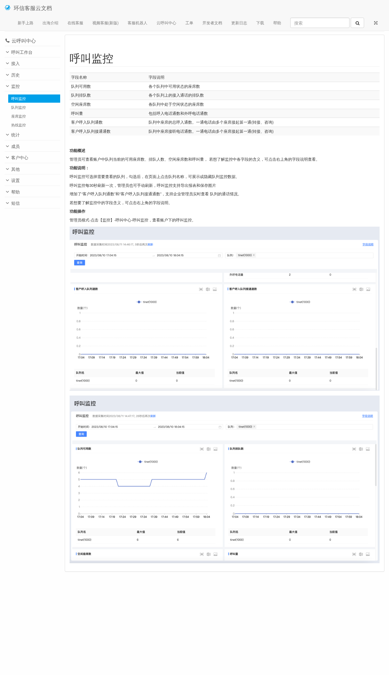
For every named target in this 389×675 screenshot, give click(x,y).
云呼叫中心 (166, 23)
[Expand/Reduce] (376, 22)
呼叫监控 (18, 98)
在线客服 (75, 23)
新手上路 (25, 23)
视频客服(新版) (105, 23)
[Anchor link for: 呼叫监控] (119, 57)
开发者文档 (212, 23)
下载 (260, 23)
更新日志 (239, 23)
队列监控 (18, 107)
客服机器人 (137, 23)
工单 (189, 23)
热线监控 (18, 124)
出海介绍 (50, 23)
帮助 (277, 23)
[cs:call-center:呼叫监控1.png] (225, 308)
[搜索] (357, 23)
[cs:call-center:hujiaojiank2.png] (225, 478)
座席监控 (18, 116)
